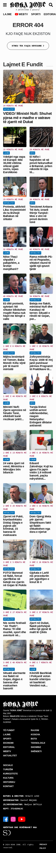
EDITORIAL (9, 747)
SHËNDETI (36, 751)
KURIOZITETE (10, 773)
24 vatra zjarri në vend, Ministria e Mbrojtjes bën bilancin (13, 468)
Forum (32, 459)
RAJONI (35, 730)
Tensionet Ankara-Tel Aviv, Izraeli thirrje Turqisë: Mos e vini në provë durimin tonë (41, 214)
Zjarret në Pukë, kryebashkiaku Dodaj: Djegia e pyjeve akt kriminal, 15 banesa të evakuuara (13, 526)
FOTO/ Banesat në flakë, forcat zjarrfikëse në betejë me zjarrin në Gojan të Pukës (14, 579)
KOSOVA (35, 734)
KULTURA (8, 778)
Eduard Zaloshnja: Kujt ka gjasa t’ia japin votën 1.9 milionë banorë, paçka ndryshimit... (41, 471)
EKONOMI (8, 743)
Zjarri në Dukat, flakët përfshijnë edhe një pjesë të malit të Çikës (40, 627)
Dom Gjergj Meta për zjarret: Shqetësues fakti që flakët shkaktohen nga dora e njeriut (40, 524)
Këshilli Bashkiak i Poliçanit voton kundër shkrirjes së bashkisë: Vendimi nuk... (41, 679)
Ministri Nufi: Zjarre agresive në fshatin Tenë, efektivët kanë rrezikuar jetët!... (14, 413)
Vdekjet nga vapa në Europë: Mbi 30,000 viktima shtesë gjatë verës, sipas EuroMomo (14, 164)
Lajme (6, 153)
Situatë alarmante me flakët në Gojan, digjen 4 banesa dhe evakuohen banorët (14, 680)
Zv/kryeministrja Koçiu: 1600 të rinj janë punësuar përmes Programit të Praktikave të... (41, 363)
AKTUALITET (10, 755)
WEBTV (23, 14)
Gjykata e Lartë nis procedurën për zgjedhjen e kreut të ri (39, 577)
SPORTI (35, 14)
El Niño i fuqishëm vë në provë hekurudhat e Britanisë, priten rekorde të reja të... (41, 164)
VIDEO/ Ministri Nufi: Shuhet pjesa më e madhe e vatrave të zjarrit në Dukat (27, 117)
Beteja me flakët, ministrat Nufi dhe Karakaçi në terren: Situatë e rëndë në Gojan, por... (41, 311)
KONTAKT (8, 786)
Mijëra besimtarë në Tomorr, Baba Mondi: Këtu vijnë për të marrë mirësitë (14, 363)
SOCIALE (8, 765)
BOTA (34, 738)
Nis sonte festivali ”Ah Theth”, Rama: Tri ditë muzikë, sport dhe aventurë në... (14, 629)
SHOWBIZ (36, 747)
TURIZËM (8, 769)
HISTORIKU (9, 782)
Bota (32, 153)
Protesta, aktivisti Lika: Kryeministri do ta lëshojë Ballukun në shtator (14, 213)
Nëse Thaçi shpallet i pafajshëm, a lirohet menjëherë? (11, 263)
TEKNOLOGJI (38, 743)
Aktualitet (9, 109)
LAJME (7, 14)
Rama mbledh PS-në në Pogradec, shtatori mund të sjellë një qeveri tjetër (41, 263)
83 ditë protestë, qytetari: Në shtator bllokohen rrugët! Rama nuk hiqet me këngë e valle (14, 311)
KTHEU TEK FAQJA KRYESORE (27, 45)
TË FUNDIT (9, 730)
